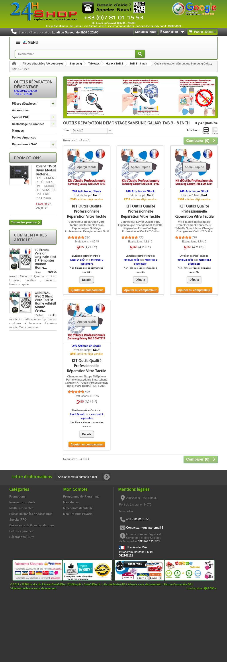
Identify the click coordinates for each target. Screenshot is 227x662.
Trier (66, 130)
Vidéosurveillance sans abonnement (33, 588)
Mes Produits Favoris (77, 514)
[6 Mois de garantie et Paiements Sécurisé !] (37, 570)
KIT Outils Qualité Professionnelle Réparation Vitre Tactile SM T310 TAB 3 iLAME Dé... (86, 216)
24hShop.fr (74, 584)
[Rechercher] (140, 54)
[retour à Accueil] (14, 63)
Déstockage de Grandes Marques (28, 127)
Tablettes (94, 63)
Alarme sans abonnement (144, 584)
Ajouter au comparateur (86, 290)
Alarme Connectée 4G (177, 584)
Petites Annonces (24, 137)
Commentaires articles (30, 237)
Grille (206, 133)
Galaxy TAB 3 (114, 63)
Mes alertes (71, 502)
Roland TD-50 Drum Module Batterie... (46, 170)
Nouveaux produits (22, 502)
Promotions (27, 157)
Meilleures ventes (21, 508)
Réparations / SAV (24, 144)
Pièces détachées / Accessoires (43, 63)
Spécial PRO (20, 117)
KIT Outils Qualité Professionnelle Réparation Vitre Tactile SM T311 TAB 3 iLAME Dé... (194, 216)
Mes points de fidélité (78, 508)
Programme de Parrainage (81, 496)
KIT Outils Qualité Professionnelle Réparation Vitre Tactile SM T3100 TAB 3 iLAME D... (140, 216)
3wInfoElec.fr (92, 584)
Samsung (76, 63)
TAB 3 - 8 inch (138, 63)
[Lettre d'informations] (106, 476)
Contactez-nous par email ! (144, 527)
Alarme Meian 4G (114, 584)
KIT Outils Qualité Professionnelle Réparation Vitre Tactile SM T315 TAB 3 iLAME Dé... (86, 370)
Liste (215, 133)
